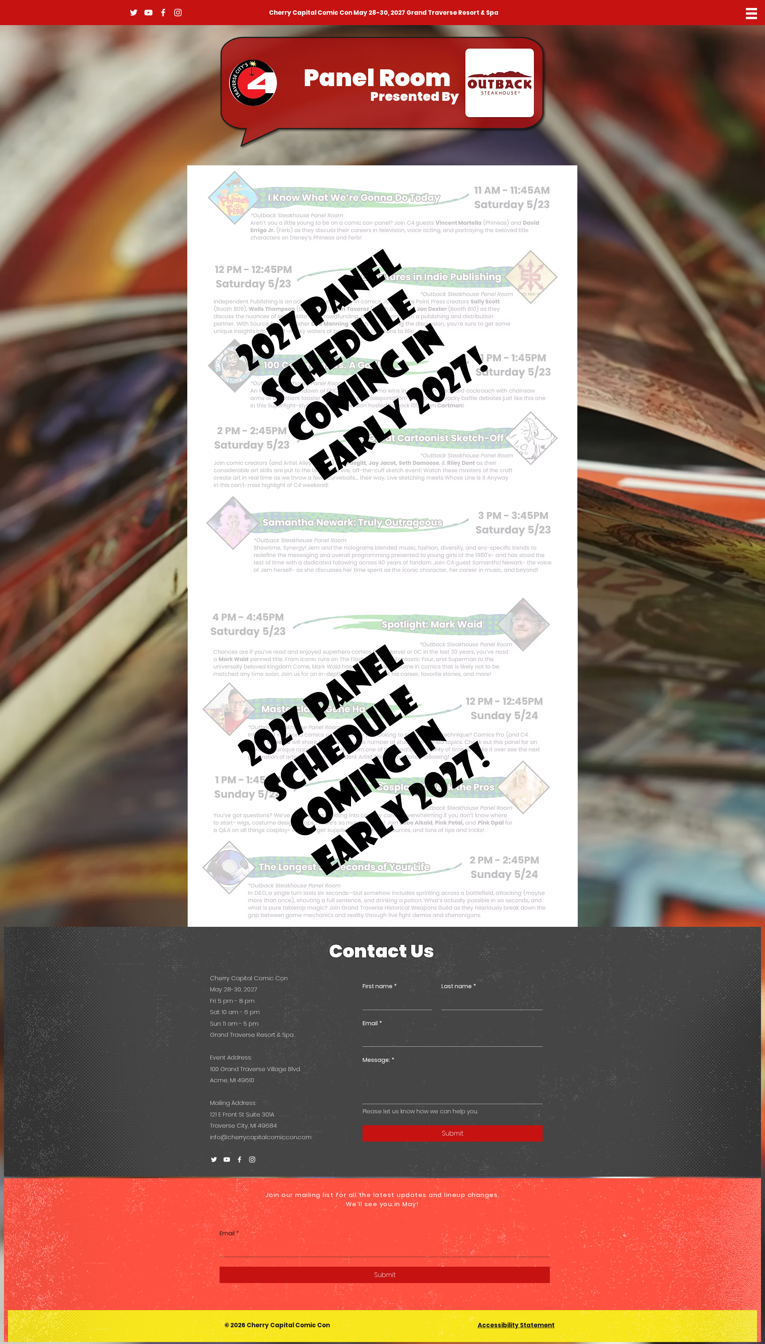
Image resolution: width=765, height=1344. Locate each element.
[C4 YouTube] (148, 13)
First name (380, 986)
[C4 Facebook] (163, 13)
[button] (751, 13)
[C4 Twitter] (134, 13)
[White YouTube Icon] (227, 1159)
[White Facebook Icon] (239, 1159)
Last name (458, 986)
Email (372, 1023)
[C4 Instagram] (178, 13)
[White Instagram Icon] (252, 1159)
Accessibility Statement (516, 1325)
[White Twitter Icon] (214, 1159)
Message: (378, 1060)
